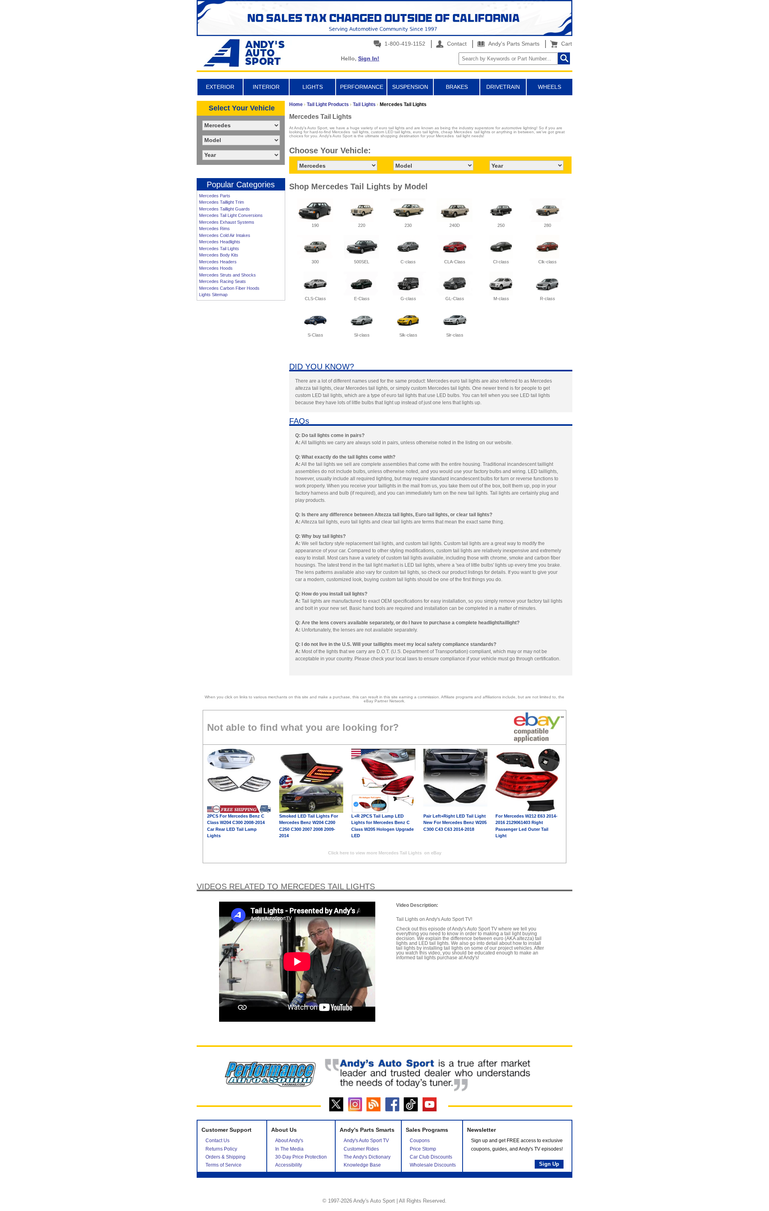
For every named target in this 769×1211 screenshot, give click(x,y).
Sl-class (362, 335)
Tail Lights (364, 104)
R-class (547, 298)
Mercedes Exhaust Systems (226, 222)
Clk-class (547, 261)
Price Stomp (423, 1149)
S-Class (315, 335)
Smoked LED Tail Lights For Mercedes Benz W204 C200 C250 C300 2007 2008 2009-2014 (308, 826)
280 (547, 225)
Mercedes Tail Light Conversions (231, 215)
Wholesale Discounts (433, 1165)
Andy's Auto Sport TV (366, 1140)
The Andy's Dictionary (367, 1157)
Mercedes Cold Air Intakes (224, 235)
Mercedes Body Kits (218, 255)
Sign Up (549, 1164)
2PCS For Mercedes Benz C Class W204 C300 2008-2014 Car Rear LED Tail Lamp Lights (236, 826)
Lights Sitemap (213, 294)
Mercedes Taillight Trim (221, 202)
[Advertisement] (241, 427)
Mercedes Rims (214, 228)
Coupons (420, 1140)
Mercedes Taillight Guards (224, 209)
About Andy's (289, 1140)
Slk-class (408, 335)
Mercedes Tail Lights (219, 248)
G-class (408, 298)
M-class (501, 298)
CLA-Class (454, 261)
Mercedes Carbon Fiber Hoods (229, 288)
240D (454, 225)
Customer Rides (361, 1149)
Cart (565, 43)
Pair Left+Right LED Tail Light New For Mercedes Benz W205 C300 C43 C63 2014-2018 (455, 823)
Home (296, 104)
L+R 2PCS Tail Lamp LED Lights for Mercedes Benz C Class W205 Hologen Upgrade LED (382, 826)
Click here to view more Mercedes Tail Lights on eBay (384, 852)
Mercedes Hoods (216, 268)
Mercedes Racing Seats (222, 281)
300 (315, 261)
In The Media (289, 1149)
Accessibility (288, 1165)
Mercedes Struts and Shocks (227, 275)
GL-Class (454, 298)
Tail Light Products (328, 104)
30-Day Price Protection (301, 1157)
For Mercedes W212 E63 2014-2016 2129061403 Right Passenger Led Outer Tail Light (526, 826)
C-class (408, 261)
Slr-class (454, 335)
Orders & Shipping (225, 1157)
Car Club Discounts (431, 1157)
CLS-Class (315, 298)
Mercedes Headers (218, 261)
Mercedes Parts (214, 195)
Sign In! (368, 58)
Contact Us (217, 1140)
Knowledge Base (362, 1165)
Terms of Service (223, 1165)
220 (361, 225)
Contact (456, 43)
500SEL (361, 261)
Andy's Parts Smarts (513, 43)
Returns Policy (221, 1149)
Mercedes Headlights (219, 241)
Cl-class (501, 261)
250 (501, 225)
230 (408, 225)
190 (315, 225)
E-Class (362, 298)
